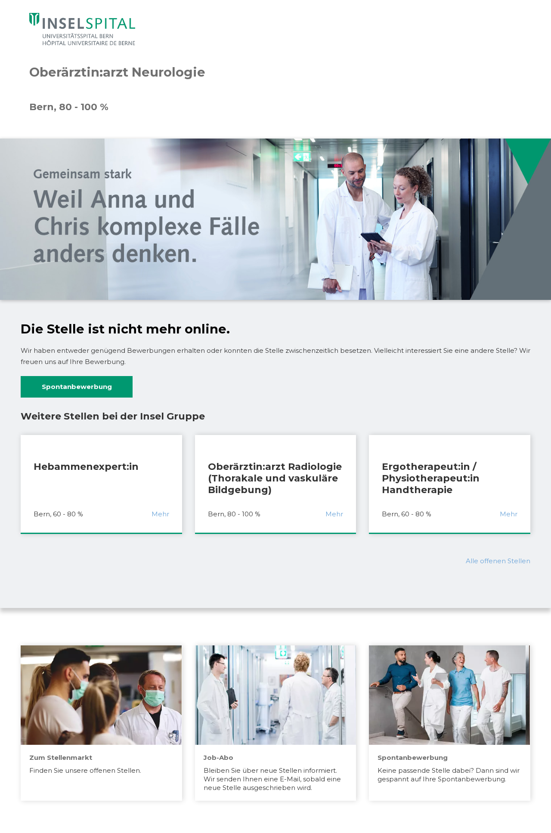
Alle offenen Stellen (498, 561)
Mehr (160, 514)
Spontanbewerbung (77, 387)
